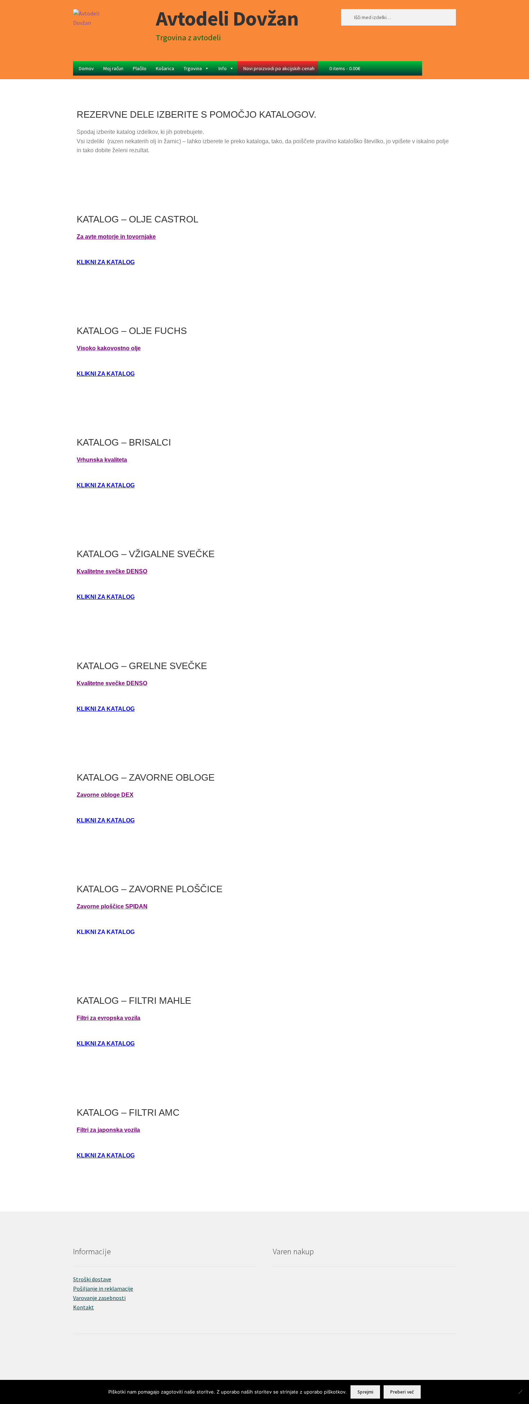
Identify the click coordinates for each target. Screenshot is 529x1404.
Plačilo (139, 68)
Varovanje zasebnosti (99, 1297)
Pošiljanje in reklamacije (103, 1288)
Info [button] (222, 68)
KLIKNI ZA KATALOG (106, 262)
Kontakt (83, 1307)
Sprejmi (365, 1392)
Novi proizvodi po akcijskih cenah (279, 68)
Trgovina (193, 68)
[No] (520, 1391)
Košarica (165, 68)
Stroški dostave (92, 1279)
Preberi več (402, 1392)
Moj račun (113, 68)
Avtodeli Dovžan (227, 18)
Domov (86, 68)
